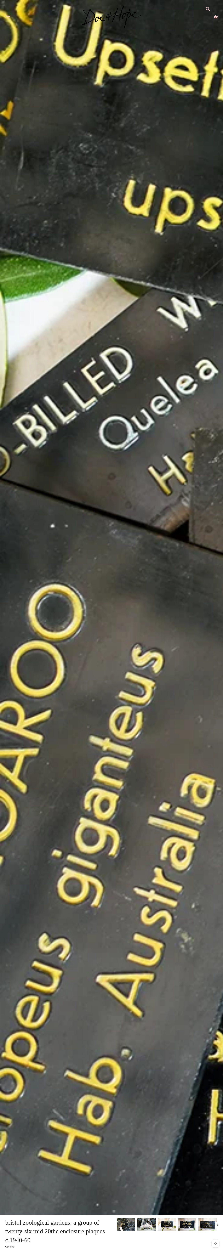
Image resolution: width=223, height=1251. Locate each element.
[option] (126, 1225)
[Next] (218, 1225)
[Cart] (216, 17)
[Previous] (117, 1225)
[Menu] (7, 17)
